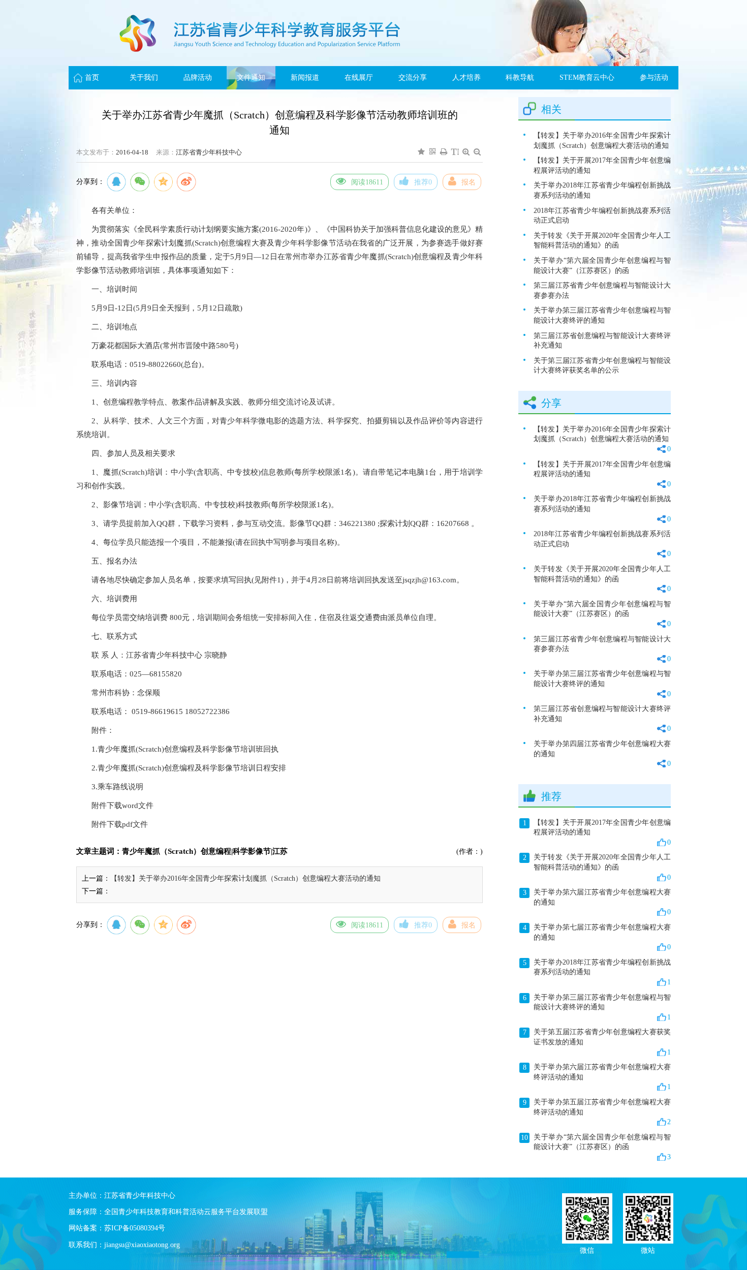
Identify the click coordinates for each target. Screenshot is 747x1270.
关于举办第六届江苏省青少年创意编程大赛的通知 (597, 902)
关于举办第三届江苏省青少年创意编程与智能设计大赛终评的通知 (602, 315)
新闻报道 (305, 77)
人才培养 (466, 77)
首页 (92, 77)
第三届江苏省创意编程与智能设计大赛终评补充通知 (602, 341)
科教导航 (520, 77)
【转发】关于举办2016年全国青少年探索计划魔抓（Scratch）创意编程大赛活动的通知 (245, 878)
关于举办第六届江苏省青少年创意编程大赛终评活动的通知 (597, 1077)
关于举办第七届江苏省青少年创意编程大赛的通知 (597, 937)
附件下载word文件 (122, 805)
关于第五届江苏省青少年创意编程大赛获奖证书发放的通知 (597, 1042)
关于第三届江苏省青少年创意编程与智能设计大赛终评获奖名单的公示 (602, 366)
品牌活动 (197, 77)
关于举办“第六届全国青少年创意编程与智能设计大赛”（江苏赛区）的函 (602, 265)
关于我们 (144, 77)
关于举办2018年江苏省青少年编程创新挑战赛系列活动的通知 (602, 190)
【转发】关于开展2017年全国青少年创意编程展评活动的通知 (602, 165)
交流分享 (412, 77)
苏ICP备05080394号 (134, 1228)
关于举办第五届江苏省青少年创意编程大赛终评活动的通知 (597, 1112)
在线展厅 (359, 77)
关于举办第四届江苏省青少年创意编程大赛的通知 (602, 753)
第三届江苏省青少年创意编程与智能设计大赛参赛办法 (602, 290)
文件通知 (251, 77)
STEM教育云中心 (586, 77)
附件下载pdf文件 (119, 824)
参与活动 (654, 77)
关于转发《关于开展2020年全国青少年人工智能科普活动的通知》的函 (602, 241)
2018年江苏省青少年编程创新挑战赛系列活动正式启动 (602, 216)
